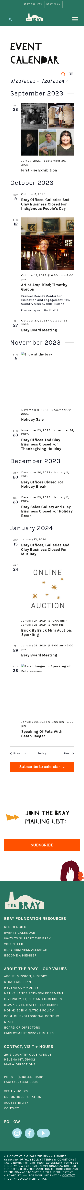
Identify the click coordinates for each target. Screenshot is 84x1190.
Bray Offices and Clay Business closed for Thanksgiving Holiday (41, 444)
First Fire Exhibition (39, 170)
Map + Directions (20, 1064)
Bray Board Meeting (39, 330)
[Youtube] (43, 1131)
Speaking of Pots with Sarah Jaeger (42, 733)
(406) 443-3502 (30, 1077)
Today (42, 753)
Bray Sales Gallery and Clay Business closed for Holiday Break (47, 511)
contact (68, 1175)
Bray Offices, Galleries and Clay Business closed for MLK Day (45, 549)
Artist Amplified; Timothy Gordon (44, 287)
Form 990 (71, 1162)
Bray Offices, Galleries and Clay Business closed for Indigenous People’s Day (45, 204)
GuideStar (53, 1162)
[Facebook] (29, 1131)
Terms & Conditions (59, 1159)
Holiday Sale (32, 419)
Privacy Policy (31, 1159)
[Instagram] (17, 1131)
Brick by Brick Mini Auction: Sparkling (46, 632)
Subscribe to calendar (39, 766)
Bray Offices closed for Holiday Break (42, 484)
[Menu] (75, 19)
